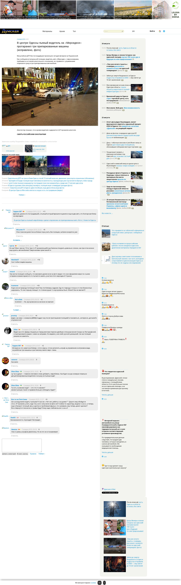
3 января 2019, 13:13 (27, 418)
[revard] (4, 272)
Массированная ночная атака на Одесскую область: (119, 86)
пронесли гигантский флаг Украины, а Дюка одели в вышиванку (117, 206)
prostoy (14, 316)
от (117, 137)
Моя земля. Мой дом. (115, 108)
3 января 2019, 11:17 (36, 399)
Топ (74, 31)
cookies (93, 583)
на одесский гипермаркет (118, 69)
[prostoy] (5, 316)
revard (12, 272)
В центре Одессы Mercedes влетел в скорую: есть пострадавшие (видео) (36, 190)
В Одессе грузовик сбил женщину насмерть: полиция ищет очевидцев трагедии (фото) (40, 185)
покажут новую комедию (125, 166)
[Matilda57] (5, 264)
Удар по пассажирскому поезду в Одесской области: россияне (118, 189)
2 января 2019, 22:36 (23, 272)
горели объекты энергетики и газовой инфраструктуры (118, 89)
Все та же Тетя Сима (19, 399)
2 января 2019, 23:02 (27, 285)
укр (133, 31)
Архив (62, 31)
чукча (11, 246)
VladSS (13, 418)
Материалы (47, 31)
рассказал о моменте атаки (115, 67)
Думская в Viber (110, 489)
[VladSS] (5, 416)
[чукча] (4, 246)
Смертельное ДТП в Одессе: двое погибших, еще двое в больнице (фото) (37, 188)
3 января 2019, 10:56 (30, 385)
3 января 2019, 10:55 (30, 371)
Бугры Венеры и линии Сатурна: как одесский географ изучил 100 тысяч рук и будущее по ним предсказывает (19, 17)
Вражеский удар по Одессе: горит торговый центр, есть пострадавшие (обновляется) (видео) (95, 17)
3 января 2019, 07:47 (32, 346)
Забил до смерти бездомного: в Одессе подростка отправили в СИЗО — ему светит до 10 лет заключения (135, 561)
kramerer (14, 285)
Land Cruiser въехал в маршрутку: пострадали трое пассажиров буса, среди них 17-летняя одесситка (46, 183)
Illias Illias (15, 371)
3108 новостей (10, 151)
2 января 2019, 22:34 (28, 260)
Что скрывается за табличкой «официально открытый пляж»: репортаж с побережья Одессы (128, 232)
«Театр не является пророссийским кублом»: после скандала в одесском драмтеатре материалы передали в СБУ (126, 245)
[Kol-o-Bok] (8, 298)
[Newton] (5, 428)
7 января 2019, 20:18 (29, 429)
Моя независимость (132, 108)
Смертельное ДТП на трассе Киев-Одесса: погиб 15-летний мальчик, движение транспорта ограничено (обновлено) (51, 178)
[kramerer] (5, 290)
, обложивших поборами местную (122, 146)
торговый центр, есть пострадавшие (118, 100)
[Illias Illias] (5, 375)
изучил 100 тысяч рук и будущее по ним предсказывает (123, 58)
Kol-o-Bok (18, 299)
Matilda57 (15, 260)
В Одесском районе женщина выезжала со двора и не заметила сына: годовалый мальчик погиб (35, 171)
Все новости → (107, 213)
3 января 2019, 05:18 (31, 299)
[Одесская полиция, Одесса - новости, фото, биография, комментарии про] (28, 152)
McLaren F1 (20, 230)
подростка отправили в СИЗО (117, 78)
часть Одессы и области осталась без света (121, 49)
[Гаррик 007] (6, 212)
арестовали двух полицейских (123, 145)
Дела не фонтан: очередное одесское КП (122, 133)
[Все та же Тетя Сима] (5, 402)
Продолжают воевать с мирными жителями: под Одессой (116, 154)
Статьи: (105, 226)
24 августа (106, 43)
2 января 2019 (21, 39)
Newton (14, 429)
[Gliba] (7, 334)
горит (109, 98)
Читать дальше (107, 395)
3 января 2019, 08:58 (26, 360)
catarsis (14, 360)
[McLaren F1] (9, 228)
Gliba (16, 329)
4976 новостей (37, 149)
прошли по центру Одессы (116, 180)
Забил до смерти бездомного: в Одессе (121, 76)
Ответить (16, 224)
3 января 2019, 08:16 (29, 329)
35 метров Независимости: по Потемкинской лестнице (118, 201)
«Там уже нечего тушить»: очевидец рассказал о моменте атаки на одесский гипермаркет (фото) (55, 17)
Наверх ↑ (22, 195)
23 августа (106, 117)
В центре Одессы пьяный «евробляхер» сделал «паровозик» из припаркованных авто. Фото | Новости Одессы (55, 220)
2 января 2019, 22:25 (34, 230)
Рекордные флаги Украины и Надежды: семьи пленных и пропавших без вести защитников (118, 176)
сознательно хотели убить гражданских (118, 192)
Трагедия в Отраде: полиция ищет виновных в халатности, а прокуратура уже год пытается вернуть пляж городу (50, 181)
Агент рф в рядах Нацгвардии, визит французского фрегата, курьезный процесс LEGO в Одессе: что (124, 124)
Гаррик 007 (17, 211)
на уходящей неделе (123, 128)
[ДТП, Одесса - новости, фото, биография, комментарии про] (4, 145)
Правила (33, 454)
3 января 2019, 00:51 (26, 316)
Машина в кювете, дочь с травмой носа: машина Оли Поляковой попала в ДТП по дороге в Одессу (12, 171)
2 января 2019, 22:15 (33, 211)
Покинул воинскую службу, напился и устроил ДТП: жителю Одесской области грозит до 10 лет (58, 171)
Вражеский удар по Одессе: (117, 96)
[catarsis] (5, 364)
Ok (100, 583)
